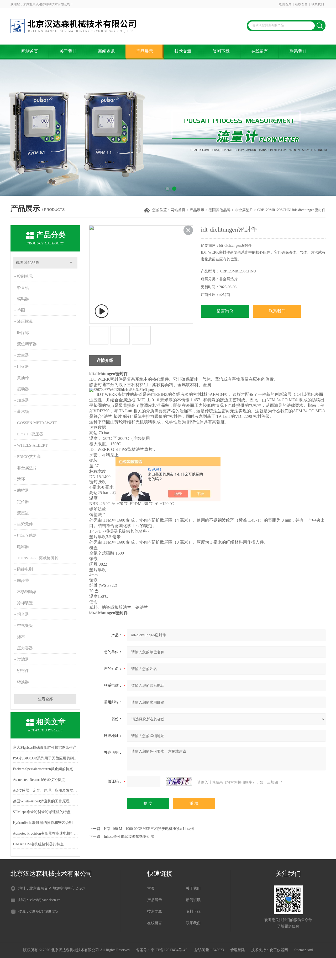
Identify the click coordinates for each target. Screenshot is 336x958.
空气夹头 (25, 625)
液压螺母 (25, 321)
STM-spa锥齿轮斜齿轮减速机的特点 (42, 812)
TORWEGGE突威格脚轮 (38, 558)
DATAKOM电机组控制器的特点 (38, 844)
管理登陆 (237, 950)
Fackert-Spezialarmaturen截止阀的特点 (43, 769)
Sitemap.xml (303, 950)
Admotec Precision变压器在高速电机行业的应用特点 (45, 833)
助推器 (23, 490)
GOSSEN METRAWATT (37, 423)
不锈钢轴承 (27, 592)
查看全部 (45, 699)
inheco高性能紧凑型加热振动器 (129, 837)
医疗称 (23, 333)
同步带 (23, 580)
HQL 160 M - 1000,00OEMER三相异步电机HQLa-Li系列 (149, 829)
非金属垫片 (244, 210)
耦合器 (23, 614)
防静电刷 (25, 569)
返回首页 (285, 4)
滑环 (21, 479)
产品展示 (144, 51)
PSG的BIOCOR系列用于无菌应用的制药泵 (45, 758)
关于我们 (68, 51)
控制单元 (25, 276)
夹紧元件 (25, 524)
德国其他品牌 (219, 210)
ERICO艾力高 (29, 457)
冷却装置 (25, 603)
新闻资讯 (106, 51)
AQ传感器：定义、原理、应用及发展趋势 (45, 790)
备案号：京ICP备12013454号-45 (162, 950)
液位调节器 (27, 344)
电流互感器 (27, 535)
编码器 (23, 299)
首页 (151, 888)
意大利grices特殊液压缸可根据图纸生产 (45, 747)
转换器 (23, 682)
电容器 (23, 547)
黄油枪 (23, 378)
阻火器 (23, 366)
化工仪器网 (279, 950)
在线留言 (301, 4)
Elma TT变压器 (30, 434)
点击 (71, 263)
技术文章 (183, 51)
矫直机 (23, 288)
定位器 (23, 502)
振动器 (23, 389)
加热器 (23, 400)
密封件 (23, 671)
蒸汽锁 (23, 411)
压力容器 (25, 648)
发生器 (23, 355)
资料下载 (221, 51)
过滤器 (23, 659)
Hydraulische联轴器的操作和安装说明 (43, 823)
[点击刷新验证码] (179, 781)
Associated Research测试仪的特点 (39, 780)
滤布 (21, 637)
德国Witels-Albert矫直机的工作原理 (41, 801)
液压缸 (23, 513)
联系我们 (317, 4)
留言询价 (225, 311)
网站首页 (29, 51)
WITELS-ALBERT (32, 445)
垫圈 (21, 310)
